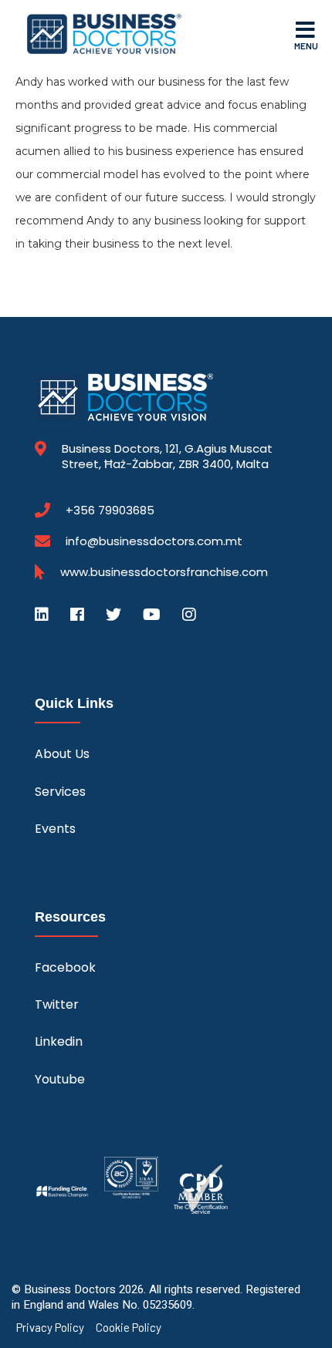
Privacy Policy (50, 1327)
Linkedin (59, 1041)
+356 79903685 (110, 510)
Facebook (65, 967)
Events (55, 828)
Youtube (60, 1079)
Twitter (57, 1004)
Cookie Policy (128, 1327)
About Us (62, 754)
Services (60, 791)
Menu (306, 45)
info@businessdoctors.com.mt (154, 541)
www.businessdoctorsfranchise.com (164, 572)
